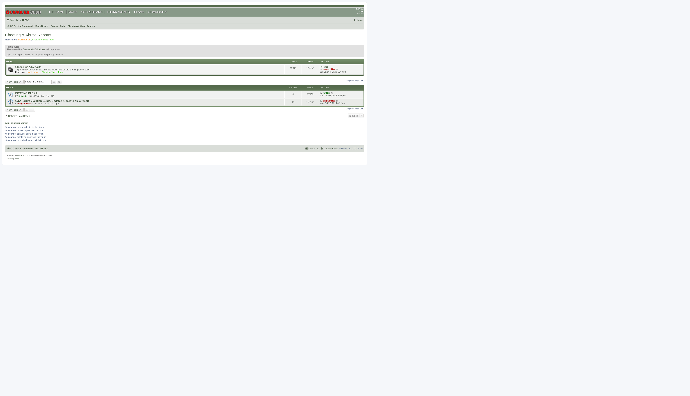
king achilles (329, 69)
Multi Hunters (24, 39)
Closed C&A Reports (28, 67)
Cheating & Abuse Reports (28, 35)
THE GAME (56, 12)
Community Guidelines (34, 49)
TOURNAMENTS (118, 12)
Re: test (324, 67)
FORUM (360, 9)
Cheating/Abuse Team (43, 39)
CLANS (139, 12)
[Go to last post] (332, 93)
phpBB (20, 155)
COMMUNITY (157, 12)
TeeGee (22, 96)
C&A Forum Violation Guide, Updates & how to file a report (52, 101)
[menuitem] (25, 20)
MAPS (72, 12)
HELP (361, 11)
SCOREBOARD (91, 12)
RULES (360, 13)
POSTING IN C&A (26, 93)
